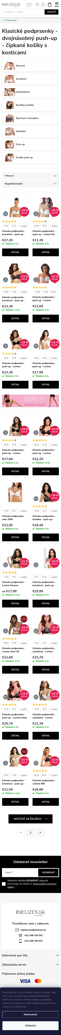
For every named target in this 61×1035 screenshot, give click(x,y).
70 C (14, 226)
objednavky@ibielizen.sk (33, 929)
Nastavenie (30, 1014)
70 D (44, 577)
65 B (36, 226)
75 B (45, 292)
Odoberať (48, 872)
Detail (15, 252)
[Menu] (56, 4)
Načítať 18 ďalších (28, 819)
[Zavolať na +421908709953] (37, 4)
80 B (53, 292)
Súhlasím (30, 1025)
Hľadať (51, 12)
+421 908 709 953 (33, 935)
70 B (6, 226)
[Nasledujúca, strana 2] (30, 832)
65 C (44, 775)
